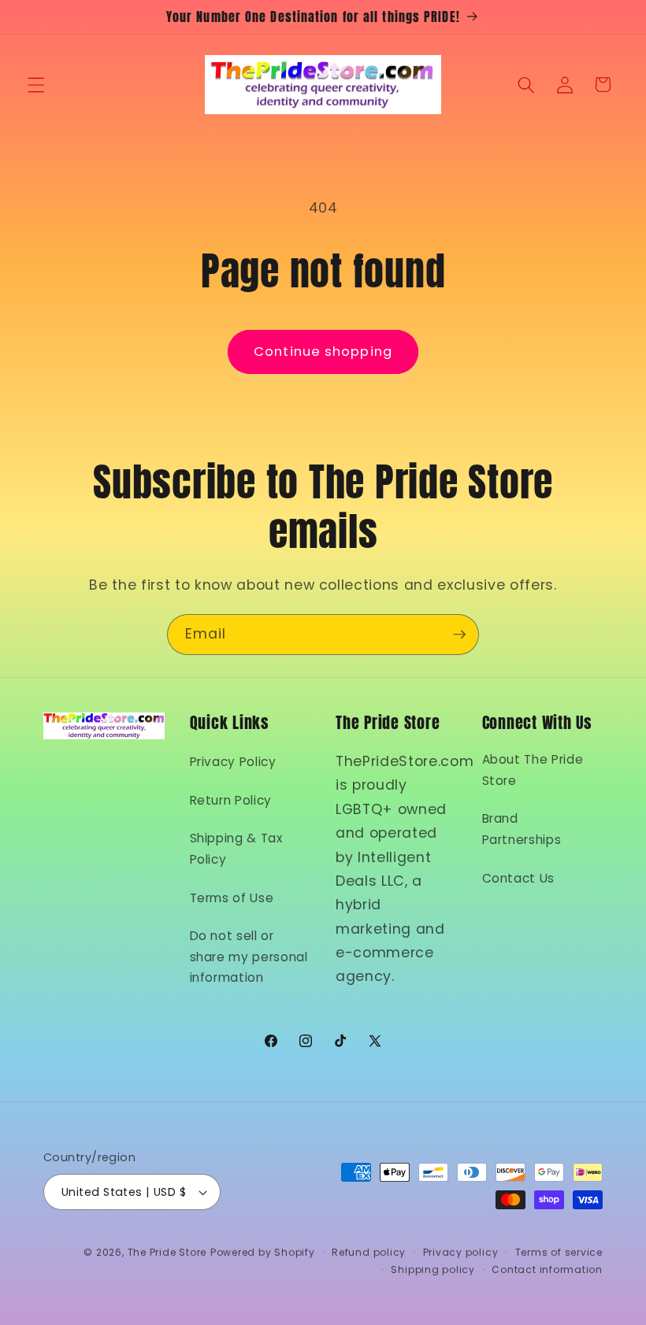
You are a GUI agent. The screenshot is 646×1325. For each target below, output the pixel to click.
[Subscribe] (459, 634)
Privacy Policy (233, 761)
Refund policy (369, 1252)
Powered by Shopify (262, 1252)
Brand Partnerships (522, 829)
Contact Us (518, 878)
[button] (36, 84)
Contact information (547, 1269)
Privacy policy (461, 1252)
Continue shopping (323, 351)
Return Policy (231, 800)
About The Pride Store (533, 770)
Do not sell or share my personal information (249, 956)
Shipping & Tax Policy (236, 849)
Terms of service (559, 1252)
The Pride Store (167, 1252)
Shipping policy (433, 1269)
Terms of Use (232, 898)
